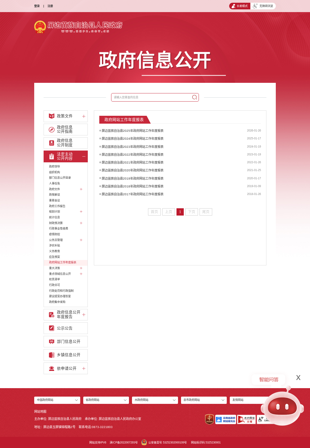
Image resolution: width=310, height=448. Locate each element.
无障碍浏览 (266, 6)
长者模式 (242, 6)
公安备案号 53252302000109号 (167, 442)
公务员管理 (56, 240)
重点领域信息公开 (60, 273)
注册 (50, 6)
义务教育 (54, 251)
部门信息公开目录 (60, 177)
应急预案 (54, 256)
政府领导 (54, 166)
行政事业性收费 (58, 228)
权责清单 (54, 279)
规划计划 (54, 211)
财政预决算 (56, 223)
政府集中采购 (57, 302)
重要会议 (54, 200)
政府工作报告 (57, 206)
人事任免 (54, 183)
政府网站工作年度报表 (62, 262)
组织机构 (54, 172)
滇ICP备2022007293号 (124, 442)
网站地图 (40, 411)
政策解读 (54, 194)
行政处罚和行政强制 (61, 290)
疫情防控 (54, 234)
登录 (37, 6)
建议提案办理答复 (60, 296)
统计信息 (54, 217)
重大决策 (54, 268)
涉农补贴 (54, 245)
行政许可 (54, 285)
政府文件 (54, 189)
